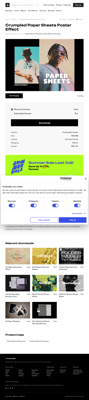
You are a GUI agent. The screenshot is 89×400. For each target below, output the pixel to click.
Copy (64, 19)
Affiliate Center (15, 396)
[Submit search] (37, 5)
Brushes (51, 11)
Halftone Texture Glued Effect (68, 295)
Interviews (49, 373)
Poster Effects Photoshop (52, 34)
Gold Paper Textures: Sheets (40, 268)
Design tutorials (50, 370)
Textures (42, 11)
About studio (63, 370)
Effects (23, 11)
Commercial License (77, 370)
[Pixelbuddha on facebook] (10, 388)
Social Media (34, 375)
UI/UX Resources (35, 373)
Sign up (78, 5)
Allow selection (44, 220)
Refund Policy (76, 373)
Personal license (71, 139)
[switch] (33, 205)
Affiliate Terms (22, 396)
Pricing (59, 5)
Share (80, 19)
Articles (48, 375)
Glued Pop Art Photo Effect (40, 295)
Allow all (72, 220)
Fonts (16, 11)
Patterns (34, 372)
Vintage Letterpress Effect (13, 268)
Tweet (72, 19)
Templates (21, 375)
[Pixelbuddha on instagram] (12, 388)
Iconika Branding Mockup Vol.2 (12, 295)
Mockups (9, 11)
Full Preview (14, 96)
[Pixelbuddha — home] (7, 5)
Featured (67, 5)
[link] (61, 250)
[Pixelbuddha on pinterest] (8, 388)
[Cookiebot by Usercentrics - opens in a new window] (61, 178)
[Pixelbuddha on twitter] (6, 388)
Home (7, 19)
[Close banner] (86, 179)
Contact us (62, 372)
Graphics (7, 375)
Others (59, 11)
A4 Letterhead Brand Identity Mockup (40, 322)
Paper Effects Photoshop (33, 34)
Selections (49, 372)
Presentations (35, 370)
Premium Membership (78, 372)
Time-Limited (48, 5)
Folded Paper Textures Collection (68, 268)
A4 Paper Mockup (12, 321)
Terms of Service (8, 396)
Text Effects (33, 11)
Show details (77, 213)
